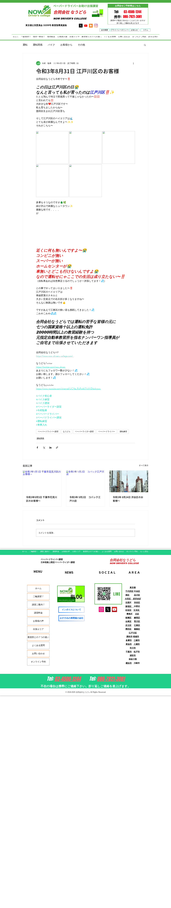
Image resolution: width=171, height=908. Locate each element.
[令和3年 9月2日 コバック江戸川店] (85, 481)
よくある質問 (38, 645)
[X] (81, 25)
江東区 (137, 625)
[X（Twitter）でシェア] (44, 447)
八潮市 (137, 644)
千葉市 (129, 652)
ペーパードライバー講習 (48, 431)
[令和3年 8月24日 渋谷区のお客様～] (129, 481)
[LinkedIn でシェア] (50, 447)
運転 (25, 45)
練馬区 (137, 617)
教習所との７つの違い (38, 637)
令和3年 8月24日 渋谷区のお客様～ (128, 499)
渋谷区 (137, 602)
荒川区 (137, 621)
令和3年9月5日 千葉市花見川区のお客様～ (41, 499)
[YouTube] (114, 609)
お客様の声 (38, 620)
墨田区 (128, 629)
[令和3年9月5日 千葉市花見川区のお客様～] (42, 481)
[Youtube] (86, 25)
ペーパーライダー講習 (84, 431)
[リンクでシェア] (57, 447)
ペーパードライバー (106, 431)
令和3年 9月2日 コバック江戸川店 (84, 499)
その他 (81, 45)
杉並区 (128, 610)
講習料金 (38, 612)
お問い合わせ (38, 653)
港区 (127, 595)
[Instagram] (101, 609)
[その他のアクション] (133, 63)
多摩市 (129, 640)
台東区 (128, 621)
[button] (145, 45)
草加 (128, 644)
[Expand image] (52, 147)
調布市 (130, 636)
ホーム (38, 588)
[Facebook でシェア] (37, 447)
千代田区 (129, 591)
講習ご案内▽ (38, 604)
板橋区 (128, 617)
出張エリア (38, 629)
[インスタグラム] (96, 25)
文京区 (136, 610)
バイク (51, 45)
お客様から (66, 45)
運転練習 (123, 431)
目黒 (127, 602)
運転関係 (37, 45)
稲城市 (136, 636)
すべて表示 (143, 465)
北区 (137, 614)
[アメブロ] (91, 25)
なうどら (66, 431)
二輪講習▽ (38, 596)
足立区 (128, 625)
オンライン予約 (38, 661)
